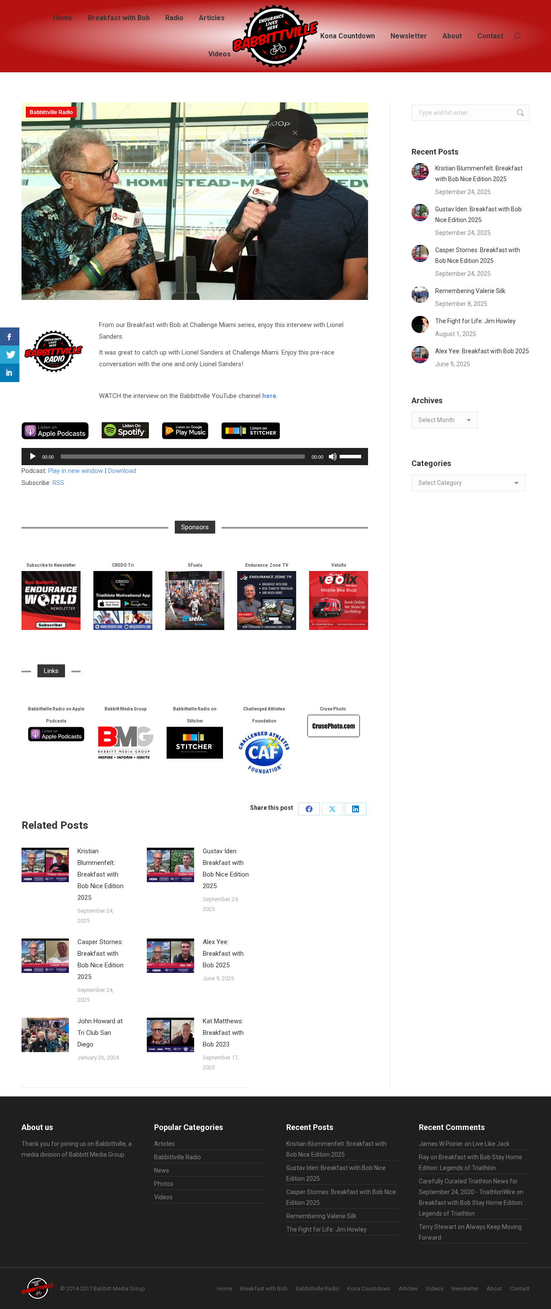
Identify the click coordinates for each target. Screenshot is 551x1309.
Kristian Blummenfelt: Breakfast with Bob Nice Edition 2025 (100, 874)
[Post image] (45, 865)
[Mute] (332, 456)
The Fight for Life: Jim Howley (475, 321)
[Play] (32, 456)
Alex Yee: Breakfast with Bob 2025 (223, 953)
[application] (195, 456)
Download (122, 471)
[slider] (352, 455)
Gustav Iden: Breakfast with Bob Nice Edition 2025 (226, 868)
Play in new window (75, 471)
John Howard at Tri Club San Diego (100, 1032)
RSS (58, 483)
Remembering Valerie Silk (470, 290)
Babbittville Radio (51, 112)
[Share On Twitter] (9, 355)
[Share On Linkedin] (9, 373)
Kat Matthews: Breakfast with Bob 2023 (223, 1032)
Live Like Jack (491, 1143)
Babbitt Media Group (96, 1154)
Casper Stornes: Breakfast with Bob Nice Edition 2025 (100, 959)
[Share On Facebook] (9, 336)
